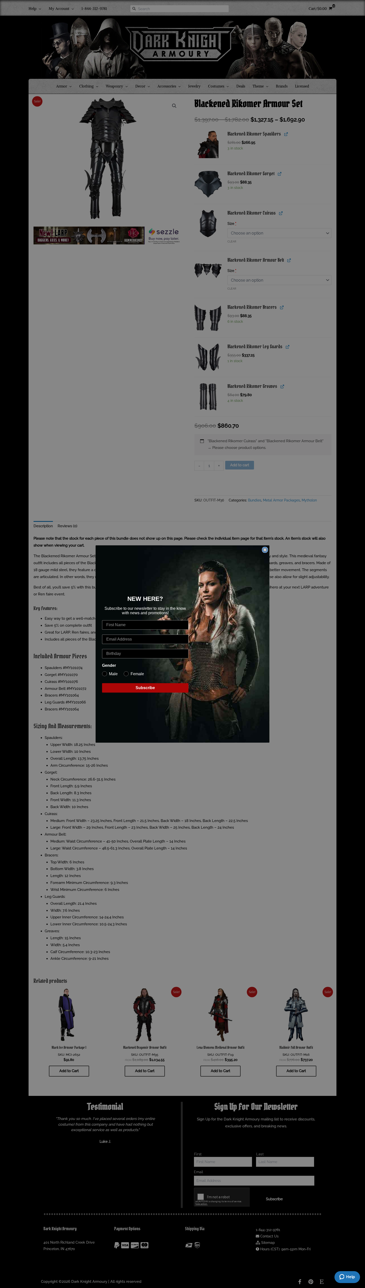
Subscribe (145, 688)
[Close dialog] (264, 549)
